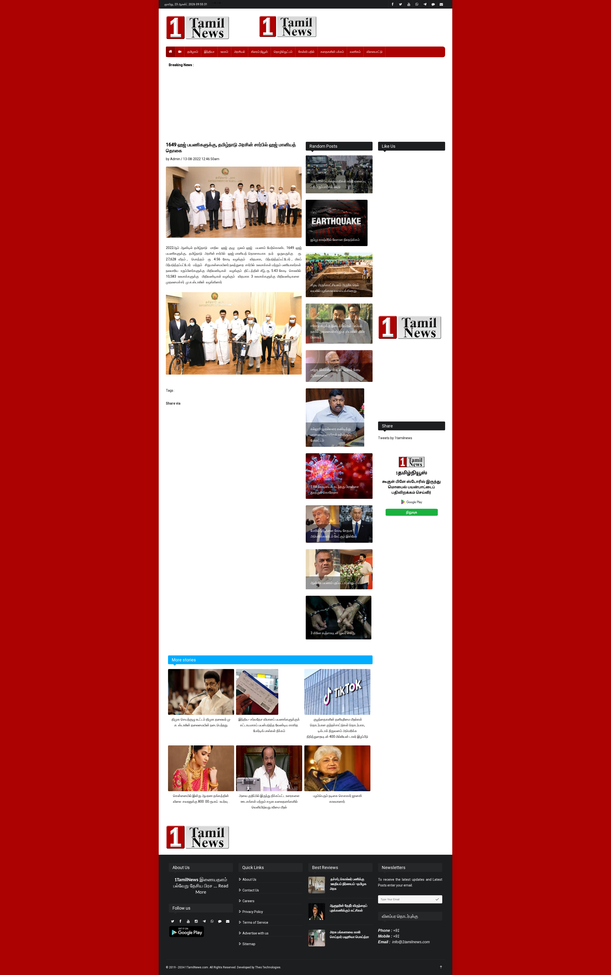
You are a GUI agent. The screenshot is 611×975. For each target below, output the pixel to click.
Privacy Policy (252, 912)
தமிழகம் (192, 51)
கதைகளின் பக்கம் (332, 51)
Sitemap (248, 944)
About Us (249, 879)
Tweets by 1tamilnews (395, 438)
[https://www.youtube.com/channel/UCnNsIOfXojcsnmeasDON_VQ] (349, 26)
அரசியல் (239, 51)
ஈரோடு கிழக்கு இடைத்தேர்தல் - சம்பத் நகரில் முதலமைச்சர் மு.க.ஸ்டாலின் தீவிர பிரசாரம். (338, 331)
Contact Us (250, 890)
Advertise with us (255, 933)
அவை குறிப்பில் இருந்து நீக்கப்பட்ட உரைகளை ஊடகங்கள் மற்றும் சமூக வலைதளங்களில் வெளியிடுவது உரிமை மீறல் (269, 801)
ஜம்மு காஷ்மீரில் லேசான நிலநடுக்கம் (335, 240)
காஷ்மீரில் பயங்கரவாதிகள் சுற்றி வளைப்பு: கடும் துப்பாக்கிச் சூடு (338, 184)
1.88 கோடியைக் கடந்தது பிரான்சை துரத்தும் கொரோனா (335, 489)
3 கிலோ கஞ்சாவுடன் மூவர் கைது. (333, 633)
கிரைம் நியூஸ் (259, 51)
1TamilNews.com (196, 967)
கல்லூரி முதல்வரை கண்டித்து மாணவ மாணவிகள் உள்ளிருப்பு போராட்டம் (331, 434)
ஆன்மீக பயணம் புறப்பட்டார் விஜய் (333, 583)
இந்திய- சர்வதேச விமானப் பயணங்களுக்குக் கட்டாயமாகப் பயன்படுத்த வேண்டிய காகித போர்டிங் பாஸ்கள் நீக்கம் (269, 725)
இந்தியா (209, 51)
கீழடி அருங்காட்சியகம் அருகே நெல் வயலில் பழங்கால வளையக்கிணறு (335, 288)
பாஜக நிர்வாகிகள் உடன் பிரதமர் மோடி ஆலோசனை (336, 372)
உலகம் (224, 51)
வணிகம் (355, 51)
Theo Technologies (267, 967)
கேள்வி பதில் (306, 51)
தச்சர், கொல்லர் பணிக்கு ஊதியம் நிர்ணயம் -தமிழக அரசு (348, 884)
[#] (411, 327)
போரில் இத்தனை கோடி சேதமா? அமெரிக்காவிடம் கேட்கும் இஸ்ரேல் (334, 533)
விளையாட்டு (374, 51)
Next (452, 491)
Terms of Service (255, 922)
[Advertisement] (305, 104)
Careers (248, 901)
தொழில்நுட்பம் (283, 51)
